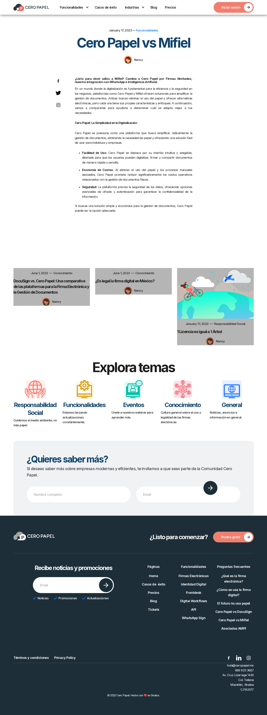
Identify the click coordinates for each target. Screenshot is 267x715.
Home (153, 576)
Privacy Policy (65, 658)
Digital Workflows (193, 601)
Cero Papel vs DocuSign (233, 612)
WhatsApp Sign (193, 618)
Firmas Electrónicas (194, 576)
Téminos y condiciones (31, 658)
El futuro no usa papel (233, 603)
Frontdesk (193, 593)
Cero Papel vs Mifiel (234, 620)
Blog (154, 7)
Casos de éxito (106, 7)
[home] (31, 7)
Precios (170, 7)
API (193, 609)
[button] (73, 7)
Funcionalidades (147, 30)
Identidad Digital (193, 584)
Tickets (153, 609)
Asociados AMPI (233, 628)
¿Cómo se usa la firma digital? (234, 592)
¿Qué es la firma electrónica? (233, 578)
